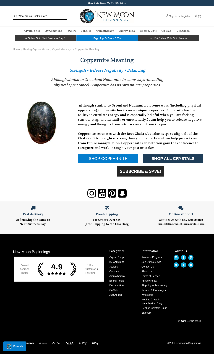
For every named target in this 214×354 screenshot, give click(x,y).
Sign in (173, 16)
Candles (86, 30)
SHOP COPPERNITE (108, 158)
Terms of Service (150, 276)
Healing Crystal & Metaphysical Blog (151, 301)
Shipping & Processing (154, 285)
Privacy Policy (149, 280)
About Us (146, 271)
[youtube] (191, 265)
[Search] (16, 16)
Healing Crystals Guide (154, 308)
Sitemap (146, 312)
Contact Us (147, 266)
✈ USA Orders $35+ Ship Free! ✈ (168, 38)
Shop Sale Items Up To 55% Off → (107, 3)
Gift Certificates (190, 321)
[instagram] (176, 257)
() (199, 16)
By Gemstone (53, 30)
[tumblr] (183, 257)
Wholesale (147, 295)
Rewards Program (151, 257)
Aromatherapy (105, 30)
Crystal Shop (32, 30)
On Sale (166, 30)
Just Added (183, 30)
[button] (45, 38)
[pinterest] (191, 257)
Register (185, 16)
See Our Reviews (151, 262)
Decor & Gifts (148, 30)
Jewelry (71, 30)
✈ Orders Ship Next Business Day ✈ (45, 38)
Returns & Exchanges (153, 290)
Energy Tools (127, 30)
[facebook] (183, 265)
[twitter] (176, 265)
